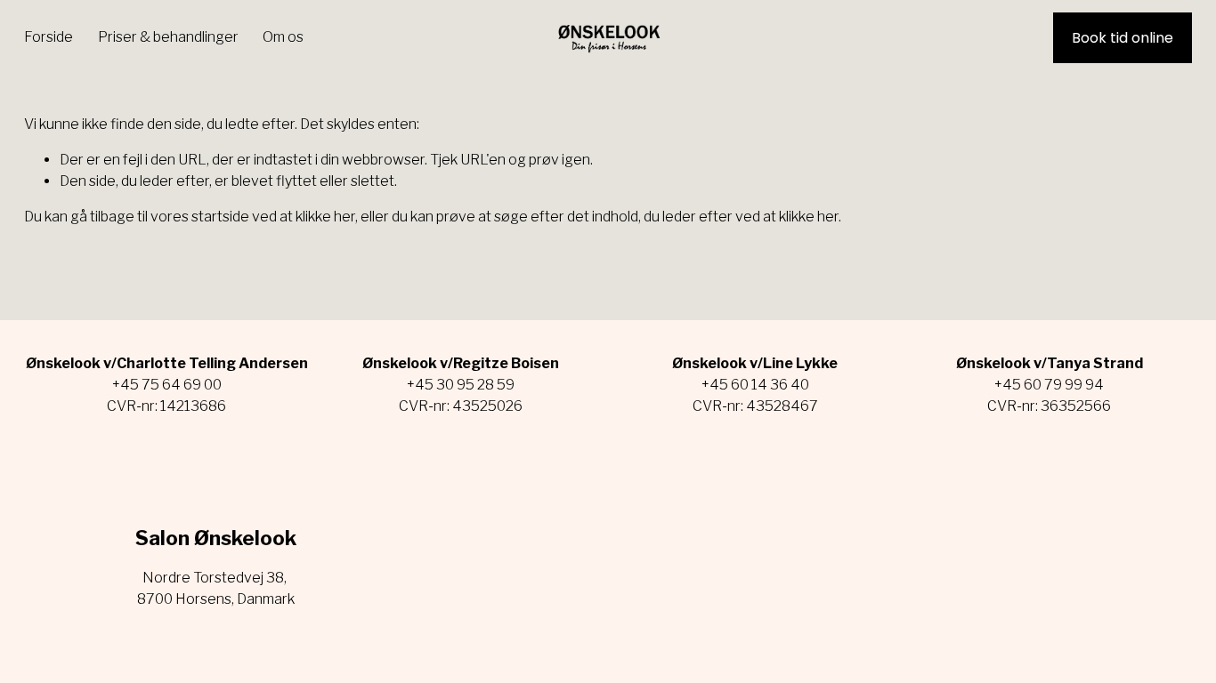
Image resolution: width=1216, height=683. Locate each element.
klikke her (325, 216)
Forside (48, 36)
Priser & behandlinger (168, 36)
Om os (283, 36)
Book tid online (1122, 38)
